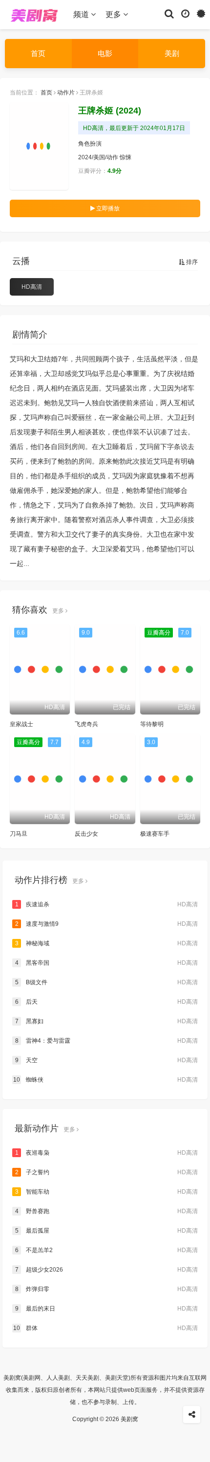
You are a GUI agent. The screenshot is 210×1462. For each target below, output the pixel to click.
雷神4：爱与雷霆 (106, 1040)
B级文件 (106, 982)
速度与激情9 (106, 923)
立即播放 (107, 208)
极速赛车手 (154, 833)
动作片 (66, 92)
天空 (106, 1060)
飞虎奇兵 (86, 724)
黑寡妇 (106, 1021)
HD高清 (31, 286)
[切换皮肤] (201, 13)
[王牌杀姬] (39, 146)
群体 (105, 1328)
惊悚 (125, 157)
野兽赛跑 (106, 1211)
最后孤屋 (106, 1230)
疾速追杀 (106, 904)
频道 (82, 14)
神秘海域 (106, 943)
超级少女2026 (106, 1269)
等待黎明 (152, 724)
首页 (38, 53)
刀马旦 (18, 833)
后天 (106, 1001)
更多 (114, 14)
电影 (105, 53)
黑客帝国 (106, 962)
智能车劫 (106, 1191)
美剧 (172, 53)
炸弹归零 (106, 1289)
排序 (191, 262)
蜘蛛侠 (105, 1079)
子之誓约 (106, 1172)
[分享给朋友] (191, 1414)
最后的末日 (106, 1308)
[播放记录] (185, 13)
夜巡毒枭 (106, 1152)
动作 (112, 157)
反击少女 (86, 833)
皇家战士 (21, 724)
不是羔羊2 (106, 1250)
